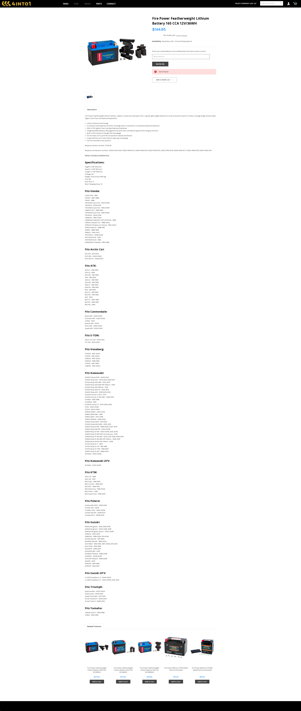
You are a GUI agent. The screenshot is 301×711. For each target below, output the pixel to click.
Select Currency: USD (244, 3)
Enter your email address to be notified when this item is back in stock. (179, 51)
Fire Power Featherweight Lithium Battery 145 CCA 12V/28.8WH (149, 670)
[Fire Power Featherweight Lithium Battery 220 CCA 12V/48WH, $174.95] (123, 647)
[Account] (287, 4)
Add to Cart (96, 682)
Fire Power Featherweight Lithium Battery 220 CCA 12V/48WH (123, 670)
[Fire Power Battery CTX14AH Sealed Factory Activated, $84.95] (202, 647)
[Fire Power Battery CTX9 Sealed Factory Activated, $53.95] (175, 647)
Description (92, 109)
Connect (111, 3)
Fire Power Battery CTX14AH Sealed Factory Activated (202, 669)
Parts (99, 3)
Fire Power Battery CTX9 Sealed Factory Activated (176, 669)
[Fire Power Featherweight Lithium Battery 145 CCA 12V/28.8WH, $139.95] (149, 647)
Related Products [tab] (94, 626)
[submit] (280, 3)
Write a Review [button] (181, 36)
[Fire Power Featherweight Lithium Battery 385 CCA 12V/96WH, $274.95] (96, 647)
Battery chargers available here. (97, 155)
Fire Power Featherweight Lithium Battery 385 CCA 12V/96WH (97, 670)
